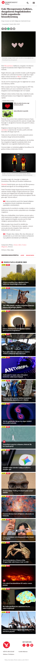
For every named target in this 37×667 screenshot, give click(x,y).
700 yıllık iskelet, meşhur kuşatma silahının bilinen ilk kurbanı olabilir (18, 306)
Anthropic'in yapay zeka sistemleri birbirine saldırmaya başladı (15, 376)
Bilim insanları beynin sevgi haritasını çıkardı (21, 104)
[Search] (27, 3)
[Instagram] (31, 645)
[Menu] (33, 3)
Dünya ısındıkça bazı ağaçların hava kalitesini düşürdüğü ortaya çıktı (15, 283)
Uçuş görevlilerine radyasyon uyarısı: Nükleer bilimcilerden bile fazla (16, 353)
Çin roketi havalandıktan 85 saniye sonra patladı (17, 584)
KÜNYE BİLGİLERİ (8, 651)
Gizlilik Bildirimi (22, 651)
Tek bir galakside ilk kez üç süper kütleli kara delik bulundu (17, 422)
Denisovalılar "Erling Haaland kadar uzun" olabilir (18, 492)
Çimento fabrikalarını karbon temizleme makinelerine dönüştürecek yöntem (17, 399)
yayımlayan (4, 130)
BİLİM (8, 288)
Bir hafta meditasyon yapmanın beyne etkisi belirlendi (16, 607)
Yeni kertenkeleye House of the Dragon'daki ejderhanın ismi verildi (15, 561)
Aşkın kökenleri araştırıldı (21, 111)
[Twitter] (27, 645)
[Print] (14, 29)
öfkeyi (19, 76)
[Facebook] (24, 645)
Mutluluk (4, 184)
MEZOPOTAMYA (30, 255)
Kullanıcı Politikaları (8, 654)
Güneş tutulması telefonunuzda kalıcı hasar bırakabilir (18, 538)
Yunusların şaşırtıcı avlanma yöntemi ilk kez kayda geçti (17, 445)
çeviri (22, 255)
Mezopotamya (8, 66)
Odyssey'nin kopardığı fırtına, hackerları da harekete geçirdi (18, 630)
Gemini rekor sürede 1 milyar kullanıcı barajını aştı (16, 468)
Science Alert (17, 245)
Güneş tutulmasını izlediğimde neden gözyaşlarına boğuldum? (16, 329)
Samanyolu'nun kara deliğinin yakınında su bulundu (18, 515)
